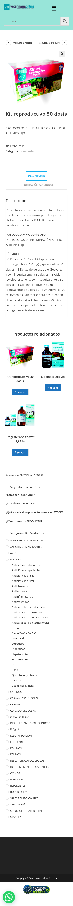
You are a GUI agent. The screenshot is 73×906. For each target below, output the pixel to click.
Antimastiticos (20, 602)
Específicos (18, 649)
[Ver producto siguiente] (64, 42)
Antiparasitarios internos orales (30, 623)
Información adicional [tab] (36, 185)
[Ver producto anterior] (8, 42)
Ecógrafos (16, 729)
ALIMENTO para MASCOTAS (26, 540)
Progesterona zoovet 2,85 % (20, 439)
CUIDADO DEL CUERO (23, 710)
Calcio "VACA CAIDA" (24, 633)
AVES (13, 553)
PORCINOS (16, 779)
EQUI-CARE (16, 742)
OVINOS (15, 773)
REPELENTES (17, 785)
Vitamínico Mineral (23, 685)
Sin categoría (18, 804)
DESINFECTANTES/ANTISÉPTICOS (30, 723)
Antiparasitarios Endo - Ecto (28, 607)
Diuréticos (18, 643)
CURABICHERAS (19, 717)
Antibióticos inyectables (26, 570)
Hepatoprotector (22, 654)
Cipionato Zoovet (53, 377)
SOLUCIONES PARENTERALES (27, 811)
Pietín (15, 670)
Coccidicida (18, 638)
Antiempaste (19, 591)
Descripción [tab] (36, 176)
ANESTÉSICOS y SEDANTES (26, 547)
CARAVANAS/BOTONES (24, 698)
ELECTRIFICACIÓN (21, 735)
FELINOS (15, 754)
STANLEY (15, 817)
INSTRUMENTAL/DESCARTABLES (29, 767)
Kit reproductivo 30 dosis (20, 379)
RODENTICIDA (18, 792)
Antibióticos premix (23, 581)
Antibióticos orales (23, 575)
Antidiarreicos (20, 586)
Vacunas (17, 680)
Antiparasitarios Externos (27, 612)
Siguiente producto (50, 42)
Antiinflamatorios (22, 596)
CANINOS (16, 692)
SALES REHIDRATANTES (24, 798)
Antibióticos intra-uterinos (27, 565)
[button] (54, 8)
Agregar (20, 392)
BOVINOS (16, 559)
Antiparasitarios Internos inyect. (31, 617)
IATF (14, 664)
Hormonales (26, 151)
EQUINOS (16, 748)
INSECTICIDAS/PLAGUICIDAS (27, 760)
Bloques (16, 628)
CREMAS (15, 704)
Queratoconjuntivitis (24, 675)
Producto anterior (22, 42)
